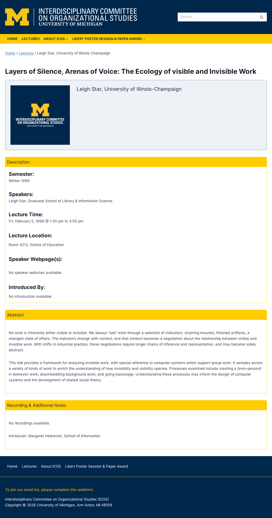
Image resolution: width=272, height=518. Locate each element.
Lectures (31, 39)
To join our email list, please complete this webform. (49, 490)
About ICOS (51, 466)
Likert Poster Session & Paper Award (96, 466)
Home (12, 39)
